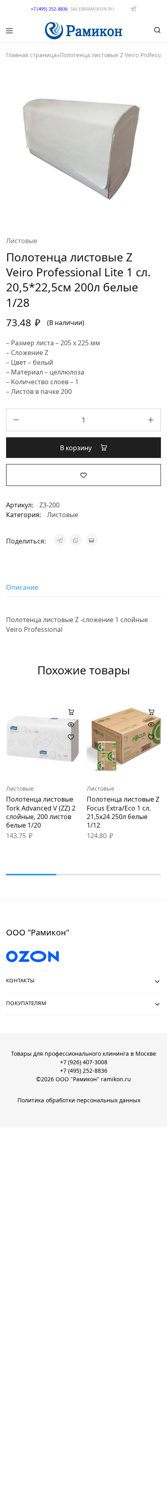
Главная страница (31, 55)
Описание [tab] (22, 587)
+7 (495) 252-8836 (83, 1070)
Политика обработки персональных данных (78, 1100)
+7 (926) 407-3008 (83, 1062)
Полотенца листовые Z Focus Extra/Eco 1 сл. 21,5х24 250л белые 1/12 (123, 812)
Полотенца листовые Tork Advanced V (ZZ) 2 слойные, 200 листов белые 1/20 (40, 812)
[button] (71, 711)
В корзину (76, 447)
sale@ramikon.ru (92, 9)
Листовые (21, 240)
